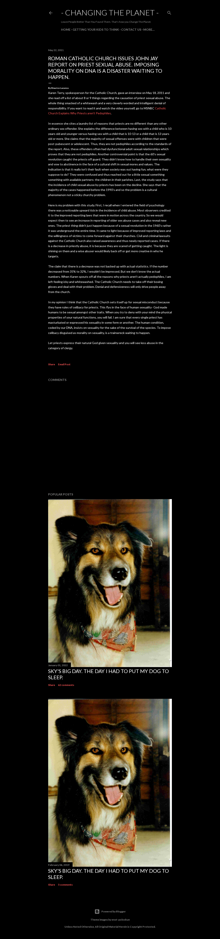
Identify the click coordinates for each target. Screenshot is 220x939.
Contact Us (131, 29)
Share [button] (51, 364)
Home (65, 29)
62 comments (66, 685)
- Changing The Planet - (110, 12)
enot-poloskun (121, 919)
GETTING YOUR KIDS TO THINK (96, 29)
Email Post (64, 364)
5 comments (65, 884)
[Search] (169, 12)
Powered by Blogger (113, 911)
